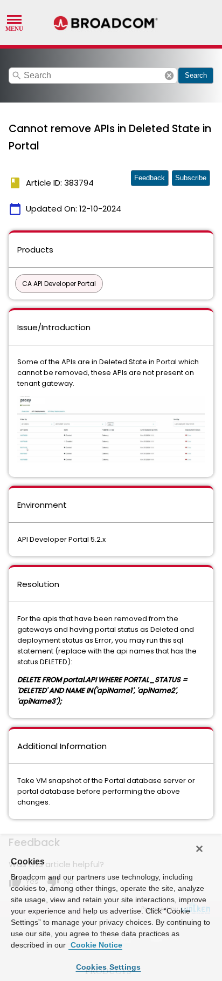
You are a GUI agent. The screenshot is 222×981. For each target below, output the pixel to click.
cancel (169, 75)
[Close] (199, 849)
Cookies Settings (108, 967)
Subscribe (190, 178)
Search (196, 75)
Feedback (149, 178)
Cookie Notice (95, 945)
